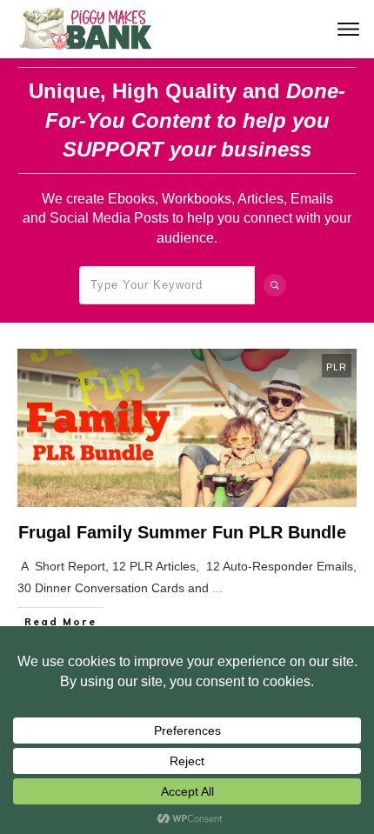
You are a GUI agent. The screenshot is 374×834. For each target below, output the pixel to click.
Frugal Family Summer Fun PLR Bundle (182, 532)
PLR (336, 367)
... (217, 588)
